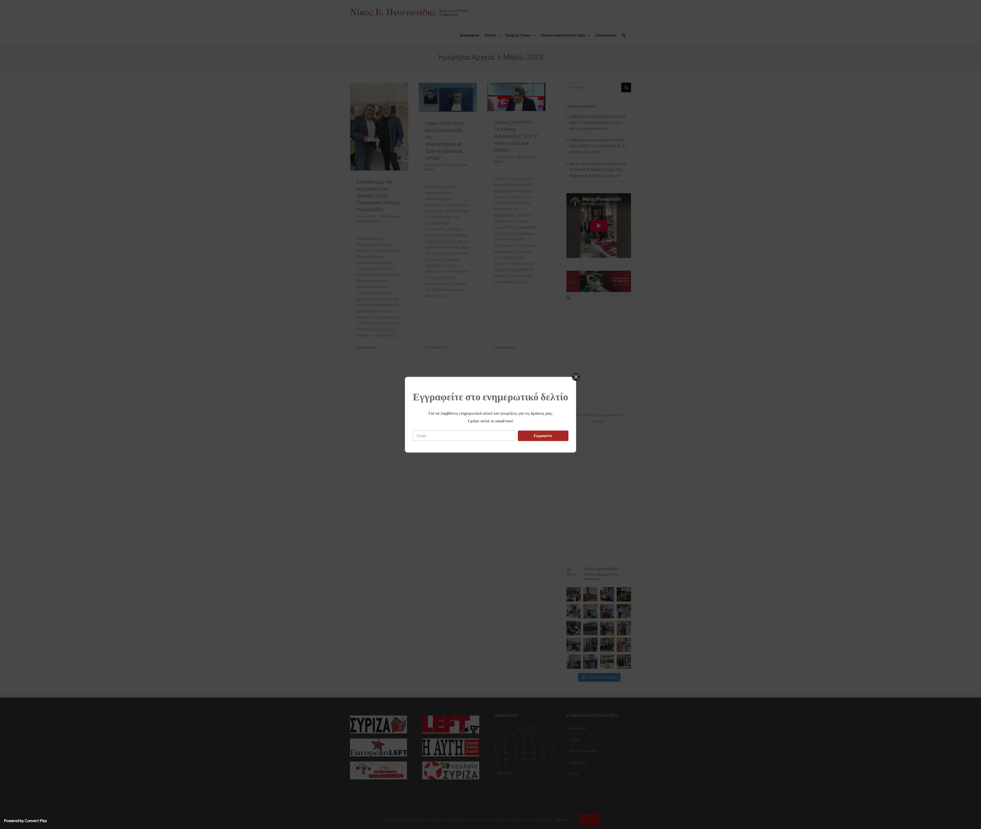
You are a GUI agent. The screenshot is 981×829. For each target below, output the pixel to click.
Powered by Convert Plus (25, 820)
